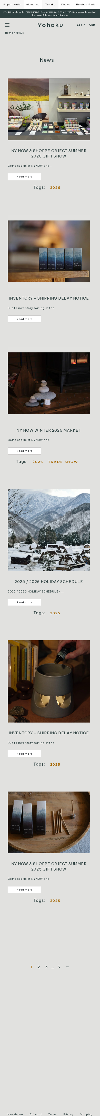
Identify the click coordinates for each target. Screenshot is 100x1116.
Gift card (36, 1114)
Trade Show (63, 462)
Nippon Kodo (12, 4)
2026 (55, 187)
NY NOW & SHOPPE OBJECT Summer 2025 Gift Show (49, 866)
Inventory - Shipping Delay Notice (49, 298)
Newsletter (15, 1114)
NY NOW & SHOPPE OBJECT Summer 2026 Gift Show (49, 153)
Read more (24, 176)
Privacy (68, 1114)
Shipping (86, 1114)
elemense (32, 4)
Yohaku (50, 4)
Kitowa (66, 4)
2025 (55, 613)
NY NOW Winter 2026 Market (48, 430)
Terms (52, 1114)
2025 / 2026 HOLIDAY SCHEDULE (49, 581)
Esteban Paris (85, 4)
